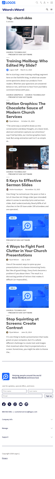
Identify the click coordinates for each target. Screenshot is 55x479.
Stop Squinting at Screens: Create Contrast (22, 323)
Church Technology (16, 52)
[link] (47, 9)
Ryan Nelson (14, 121)
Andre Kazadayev (16, 189)
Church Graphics (14, 95)
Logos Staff (13, 70)
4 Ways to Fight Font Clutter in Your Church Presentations (26, 251)
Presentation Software (20, 54)
